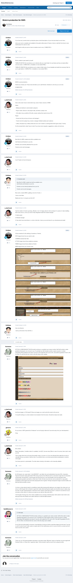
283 (9, 359)
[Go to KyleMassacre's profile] (8, 514)
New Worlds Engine (20, 25)
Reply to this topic (64, 31)
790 (9, 187)
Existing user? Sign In (58, 3)
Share (57, 25)
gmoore (8, 427)
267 (9, 440)
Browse (4, 7)
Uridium (10, 24)
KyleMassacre (8, 509)
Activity (10, 7)
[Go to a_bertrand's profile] (8, 105)
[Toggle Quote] (17, 179)
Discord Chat (31, 7)
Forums (3, 11)
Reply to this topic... (14, 563)
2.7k (9, 50)
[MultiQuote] (16, 52)
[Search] (70, 7)
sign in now (33, 558)
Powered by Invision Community (36, 580)
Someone (8, 346)
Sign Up (68, 2)
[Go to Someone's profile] (8, 351)
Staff (8, 11)
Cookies (39, 579)
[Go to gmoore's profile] (8, 432)
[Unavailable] (43, 256)
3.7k (9, 112)
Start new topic (51, 31)
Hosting (16, 7)
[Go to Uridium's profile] (4, 25)
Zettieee (8, 175)
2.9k (9, 521)
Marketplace (23, 7)
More (38, 7)
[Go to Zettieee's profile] (8, 180)
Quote (20, 51)
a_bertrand (8, 100)
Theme (33, 579)
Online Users (15, 11)
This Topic (64, 7)
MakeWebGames (7, 3)
